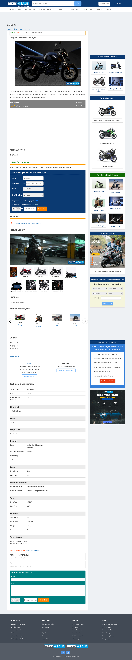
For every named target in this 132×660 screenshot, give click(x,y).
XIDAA (29, 363)
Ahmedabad (14, 636)
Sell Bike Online (15, 9)
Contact (104, 630)
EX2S (57, 326)
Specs (28, 33)
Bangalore (14, 624)
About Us (104, 624)
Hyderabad (22, 624)
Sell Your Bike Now (107, 381)
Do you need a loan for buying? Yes (24, 201)
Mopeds (44, 633)
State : (14, 189)
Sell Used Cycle (76, 639)
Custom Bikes (45, 639)
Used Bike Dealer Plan (78, 636)
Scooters (44, 630)
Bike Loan (74, 9)
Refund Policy (106, 633)
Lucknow (18, 633)
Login (118, 4)
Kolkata (13, 639)
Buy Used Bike (30, 9)
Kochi (19, 630)
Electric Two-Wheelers (48, 624)
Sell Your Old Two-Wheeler (107, 342)
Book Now (41, 208)
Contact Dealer (29, 376)
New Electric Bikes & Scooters (107, 175)
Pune (18, 627)
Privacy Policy (110, 636)
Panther (38, 326)
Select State (104, 4)
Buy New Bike (87, 9)
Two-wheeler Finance (78, 624)
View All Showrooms (66, 370)
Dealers (99, 9)
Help (103, 627)
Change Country (106, 639)
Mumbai (13, 627)
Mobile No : (16, 183)
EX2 (75, 326)
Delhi (12, 633)
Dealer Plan (62, 9)
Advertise (108, 627)
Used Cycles (20, 639)
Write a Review (80, 106)
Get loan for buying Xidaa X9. (27, 223)
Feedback (110, 630)
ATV (43, 636)
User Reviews (37, 33)
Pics (23, 33)
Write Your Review (33, 550)
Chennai (13, 630)
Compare (109, 9)
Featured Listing (76, 633)
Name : (14, 178)
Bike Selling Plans (77, 630)
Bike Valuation (76, 627)
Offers (13, 33)
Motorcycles (45, 627)
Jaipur (21, 636)
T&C (103, 636)
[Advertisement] (66, 17)
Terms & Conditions (33, 204)
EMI (18, 33)
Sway (20, 325)
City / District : (17, 195)
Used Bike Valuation (46, 9)
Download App (112, 624)
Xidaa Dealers (15, 356)
